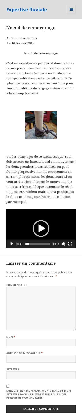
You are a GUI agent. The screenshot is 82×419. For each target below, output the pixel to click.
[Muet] (63, 244)
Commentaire (16, 285)
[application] (41, 228)
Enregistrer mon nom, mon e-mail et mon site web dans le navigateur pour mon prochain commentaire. (38, 394)
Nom (10, 337)
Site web (12, 369)
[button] (41, 228)
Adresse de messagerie (24, 353)
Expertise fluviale (26, 9)
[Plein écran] (70, 244)
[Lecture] (12, 244)
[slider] (37, 244)
